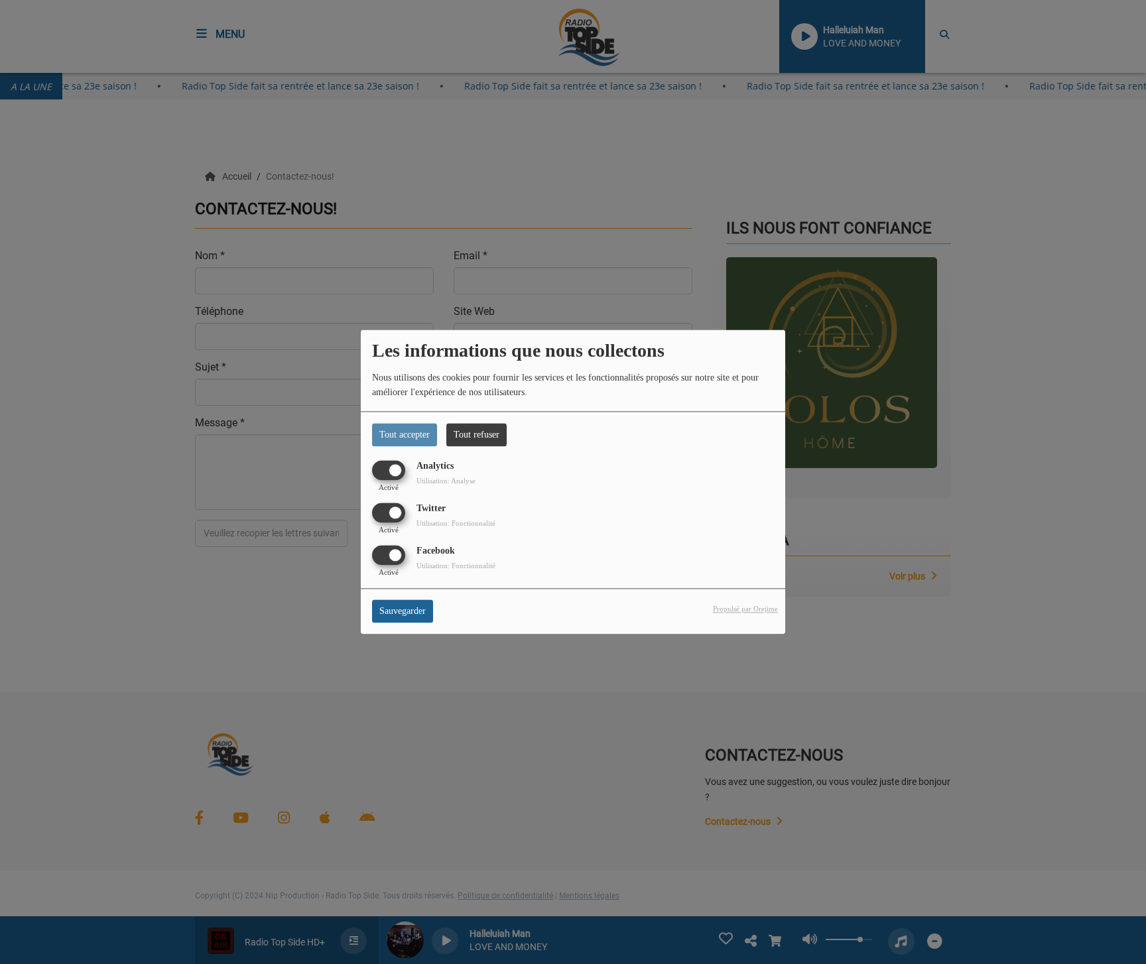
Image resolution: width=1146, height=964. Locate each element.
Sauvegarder (402, 612)
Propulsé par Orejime (745, 609)
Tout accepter (404, 435)
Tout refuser (476, 435)
